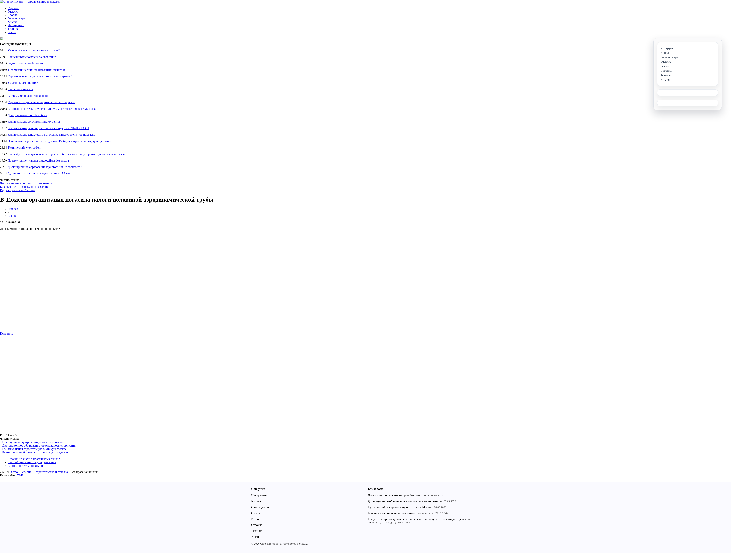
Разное (12, 32)
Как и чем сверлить (20, 89)
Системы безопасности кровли (28, 95)
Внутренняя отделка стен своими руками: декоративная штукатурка (52, 108)
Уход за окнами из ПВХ (23, 82)
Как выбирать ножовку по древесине (32, 56)
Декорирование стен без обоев (27, 115)
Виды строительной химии (25, 63)
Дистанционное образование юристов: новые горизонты (45, 167)
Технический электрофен (24, 147)
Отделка (13, 11)
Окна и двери (16, 18)
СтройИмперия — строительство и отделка (39, 472)
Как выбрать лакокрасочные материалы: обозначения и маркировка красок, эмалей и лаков (67, 154)
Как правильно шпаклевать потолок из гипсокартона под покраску (51, 134)
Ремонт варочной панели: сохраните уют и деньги (35, 452)
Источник (6, 333)
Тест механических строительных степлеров (36, 69)
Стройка (13, 8)
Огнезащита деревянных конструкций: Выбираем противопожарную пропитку (59, 141)
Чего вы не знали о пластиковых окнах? (34, 50)
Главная (13, 208)
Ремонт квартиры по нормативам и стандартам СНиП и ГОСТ (48, 128)
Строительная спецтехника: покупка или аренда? (40, 76)
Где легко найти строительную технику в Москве (40, 173)
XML (20, 475)
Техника (13, 28)
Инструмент (16, 25)
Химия (12, 21)
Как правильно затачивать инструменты (34, 121)
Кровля (12, 15)
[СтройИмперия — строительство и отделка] (30, 1)
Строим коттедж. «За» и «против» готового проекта (41, 102)
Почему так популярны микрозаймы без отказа (38, 160)
